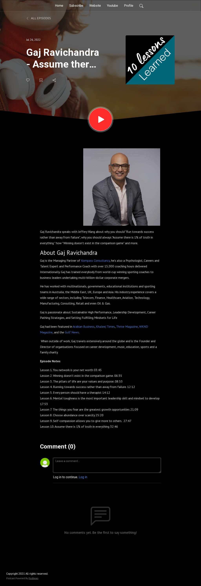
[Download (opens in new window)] (41, 80)
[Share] (54, 80)
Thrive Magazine (127, 326)
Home (59, 5)
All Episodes (40, 18)
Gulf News (72, 332)
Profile (128, 5)
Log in (83, 477)
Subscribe (76, 5)
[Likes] (28, 80)
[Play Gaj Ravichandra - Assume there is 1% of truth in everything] (100, 119)
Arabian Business (84, 326)
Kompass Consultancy (95, 260)
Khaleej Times (105, 326)
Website (95, 5)
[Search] (141, 6)
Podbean (33, 578)
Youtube (112, 5)
